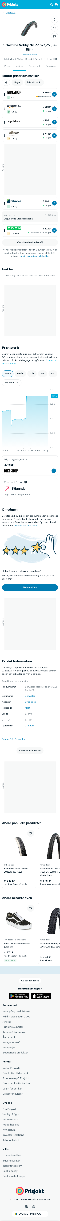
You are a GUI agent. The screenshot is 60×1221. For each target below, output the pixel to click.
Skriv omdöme (30, 54)
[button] (54, 19)
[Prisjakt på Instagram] (33, 1205)
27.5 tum (29, 725)
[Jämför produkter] (54, 36)
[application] (30, 420)
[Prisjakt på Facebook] (27, 1205)
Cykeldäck (10, 12)
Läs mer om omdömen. (26, 525)
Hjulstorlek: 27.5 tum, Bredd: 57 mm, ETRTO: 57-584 (30, 59)
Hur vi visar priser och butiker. (34, 256)
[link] (19, 858)
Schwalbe (30, 695)
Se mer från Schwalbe (13, 739)
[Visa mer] (4, 94)
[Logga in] (56, 4)
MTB (27, 707)
